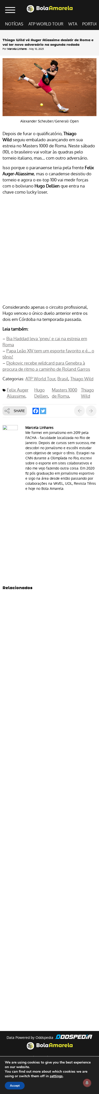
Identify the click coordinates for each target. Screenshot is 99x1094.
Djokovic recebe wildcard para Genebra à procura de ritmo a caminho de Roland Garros (46, 366)
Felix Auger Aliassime (17, 393)
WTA (72, 24)
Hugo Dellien (41, 393)
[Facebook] (35, 411)
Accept (15, 1086)
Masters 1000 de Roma (64, 393)
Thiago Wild (81, 379)
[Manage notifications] (87, 1083)
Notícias (14, 24)
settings (56, 1076)
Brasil (62, 379)
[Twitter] (43, 411)
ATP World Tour (45, 24)
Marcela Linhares (17, 49)
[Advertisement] (49, 250)
